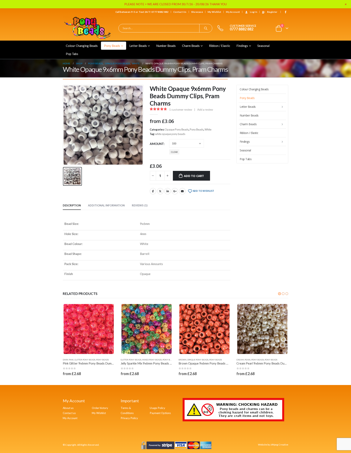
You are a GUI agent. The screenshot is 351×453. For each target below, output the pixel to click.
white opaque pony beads (170, 134)
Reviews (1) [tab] (139, 205)
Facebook (153, 191)
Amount (157, 144)
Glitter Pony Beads (73, 359)
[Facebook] (285, 12)
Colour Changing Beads (82, 45)
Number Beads (166, 45)
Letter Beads (138, 45)
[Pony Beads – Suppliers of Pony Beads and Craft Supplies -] (88, 28)
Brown (125, 359)
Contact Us (179, 11)
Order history (100, 408)
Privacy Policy (129, 418)
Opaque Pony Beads (177, 129)
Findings (242, 45)
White (208, 129)
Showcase (197, 11)
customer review (180, 109)
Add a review (205, 109)
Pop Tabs (72, 54)
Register (272, 11)
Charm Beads (191, 45)
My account (233, 11)
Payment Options (160, 413)
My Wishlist (214, 11)
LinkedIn (167, 191)
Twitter (160, 191)
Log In (253, 11)
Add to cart (194, 176)
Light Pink (241, 359)
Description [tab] (72, 205)
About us (68, 408)
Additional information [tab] (106, 205)
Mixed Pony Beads (94, 359)
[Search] (205, 28)
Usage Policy (157, 408)
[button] (279, 293)
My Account (70, 418)
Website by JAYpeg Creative (273, 444)
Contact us (69, 413)
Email (182, 191)
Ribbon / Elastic (219, 45)
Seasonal (263, 45)
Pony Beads (112, 45)
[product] (89, 329)
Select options (107, 310)
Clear (174, 152)
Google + (175, 191)
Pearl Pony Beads (196, 359)
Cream (182, 359)
